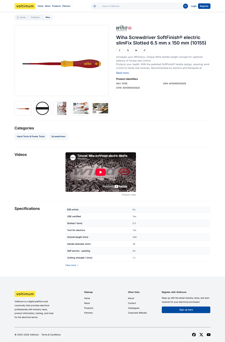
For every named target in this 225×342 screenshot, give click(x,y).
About (131, 298)
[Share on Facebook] (119, 50)
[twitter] (201, 334)
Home (40, 6)
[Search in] (96, 6)
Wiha (47, 17)
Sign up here (186, 309)
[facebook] (194, 334)
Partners (66, 6)
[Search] (185, 6)
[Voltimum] (25, 6)
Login (194, 6)
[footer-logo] (38, 294)
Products (56, 6)
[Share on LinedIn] (136, 50)
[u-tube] (208, 334)
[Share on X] (127, 50)
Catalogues (133, 308)
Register (204, 6)
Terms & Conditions (51, 334)
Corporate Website (137, 312)
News (48, 6)
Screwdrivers (58, 136)
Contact (132, 303)
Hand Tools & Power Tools (31, 136)
